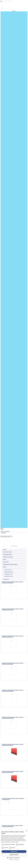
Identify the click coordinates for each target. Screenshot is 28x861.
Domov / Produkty (5, 531)
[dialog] (14, 845)
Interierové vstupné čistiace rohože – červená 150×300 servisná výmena (12, 718)
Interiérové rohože (8, 574)
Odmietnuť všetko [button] (14, 854)
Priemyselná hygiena (7, 554)
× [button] (26, 831)
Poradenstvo (6, 579)
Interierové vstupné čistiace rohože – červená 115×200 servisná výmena (12, 691)
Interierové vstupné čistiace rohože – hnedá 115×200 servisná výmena (12, 826)
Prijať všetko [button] (14, 851)
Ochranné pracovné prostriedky (10, 564)
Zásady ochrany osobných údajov (11, 842)
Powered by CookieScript (14, 859)
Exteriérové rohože (8, 576)
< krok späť (3, 532)
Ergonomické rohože (8, 572)
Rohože (4, 567)
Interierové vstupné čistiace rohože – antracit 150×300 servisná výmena (12, 609)
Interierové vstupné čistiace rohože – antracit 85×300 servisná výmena (12, 664)
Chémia (4, 559)
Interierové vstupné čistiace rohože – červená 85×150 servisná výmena (12, 745)
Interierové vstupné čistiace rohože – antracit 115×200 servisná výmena (12, 582)
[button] (14, 857)
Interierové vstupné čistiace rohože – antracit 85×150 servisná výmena (12, 636)
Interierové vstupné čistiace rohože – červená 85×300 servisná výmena (12, 772)
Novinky (4, 549)
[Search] (2, 529)
